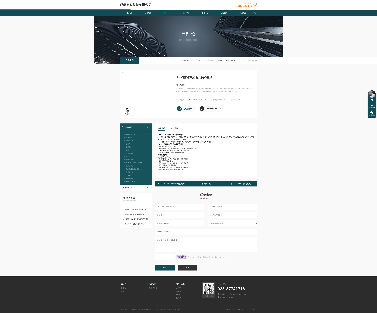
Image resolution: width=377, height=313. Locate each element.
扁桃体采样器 (130, 181)
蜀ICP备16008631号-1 (173, 309)
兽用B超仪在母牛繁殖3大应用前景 (137, 219)
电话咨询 (372, 107)
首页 (192, 60)
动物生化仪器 (130, 134)
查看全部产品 (127, 187)
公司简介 (124, 288)
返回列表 (207, 184)
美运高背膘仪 (130, 159)
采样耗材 (129, 147)
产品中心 (167, 13)
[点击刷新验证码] (181, 257)
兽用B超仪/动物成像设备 (226, 60)
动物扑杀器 (130, 178)
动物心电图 (130, 141)
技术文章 (205, 13)
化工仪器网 (236, 309)
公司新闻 (124, 291)
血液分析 (129, 137)
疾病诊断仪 (130, 166)
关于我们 (148, 13)
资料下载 (179, 291)
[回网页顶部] (372, 100)
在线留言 (224, 13)
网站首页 (129, 13)
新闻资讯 (186, 13)
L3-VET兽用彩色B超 (244, 184)
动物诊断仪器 (210, 60)
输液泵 (128, 144)
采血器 (128, 175)
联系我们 (243, 13)
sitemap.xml (253, 309)
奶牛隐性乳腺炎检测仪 (133, 169)
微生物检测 (130, 153)
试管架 (128, 156)
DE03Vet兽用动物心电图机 (176, 184)
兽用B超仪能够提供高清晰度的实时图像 (137, 210)
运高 (127, 150)
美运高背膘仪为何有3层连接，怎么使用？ (137, 214)
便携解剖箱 (130, 172)
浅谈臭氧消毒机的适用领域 (134, 224)
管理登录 (245, 309)
